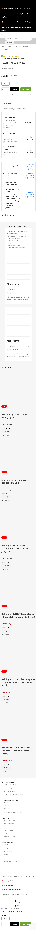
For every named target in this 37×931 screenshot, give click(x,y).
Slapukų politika (8, 830)
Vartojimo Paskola (9, 837)
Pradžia (3, 47)
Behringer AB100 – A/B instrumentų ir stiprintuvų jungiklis (15, 548)
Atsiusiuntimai (8, 851)
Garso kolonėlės (22, 47)
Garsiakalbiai (5, 49)
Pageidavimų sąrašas (10, 861)
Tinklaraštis (7, 809)
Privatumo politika (9, 827)
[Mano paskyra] (35, 35)
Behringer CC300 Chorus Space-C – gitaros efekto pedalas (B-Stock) (18, 682)
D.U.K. (5, 833)
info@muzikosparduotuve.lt (12, 889)
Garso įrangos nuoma (10, 784)
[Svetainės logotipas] (18, 35)
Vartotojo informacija (10, 858)
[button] (6, 431)
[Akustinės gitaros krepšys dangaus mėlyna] (18, 453)
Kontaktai (6, 806)
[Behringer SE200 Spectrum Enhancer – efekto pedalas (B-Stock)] (18, 721)
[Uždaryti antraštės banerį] (2, 2)
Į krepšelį (14, 89)
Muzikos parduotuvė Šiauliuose (13, 812)
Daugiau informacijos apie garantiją (29, 166)
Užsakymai (7, 848)
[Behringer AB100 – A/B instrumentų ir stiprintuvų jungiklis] (18, 519)
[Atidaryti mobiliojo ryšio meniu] (3, 35)
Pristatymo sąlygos (9, 820)
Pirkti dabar (25, 89)
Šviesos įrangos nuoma (11, 788)
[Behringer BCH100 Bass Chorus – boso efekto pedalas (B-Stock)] (18, 587)
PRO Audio (11, 47)
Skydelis (6, 845)
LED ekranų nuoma (9, 791)
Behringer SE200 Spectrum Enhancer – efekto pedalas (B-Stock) (17, 750)
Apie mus (6, 802)
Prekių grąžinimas (9, 823)
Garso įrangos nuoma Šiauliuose (14, 794)
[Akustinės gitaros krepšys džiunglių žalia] (18, 388)
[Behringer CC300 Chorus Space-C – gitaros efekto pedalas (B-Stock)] (18, 653)
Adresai (6, 854)
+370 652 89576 (9, 885)
